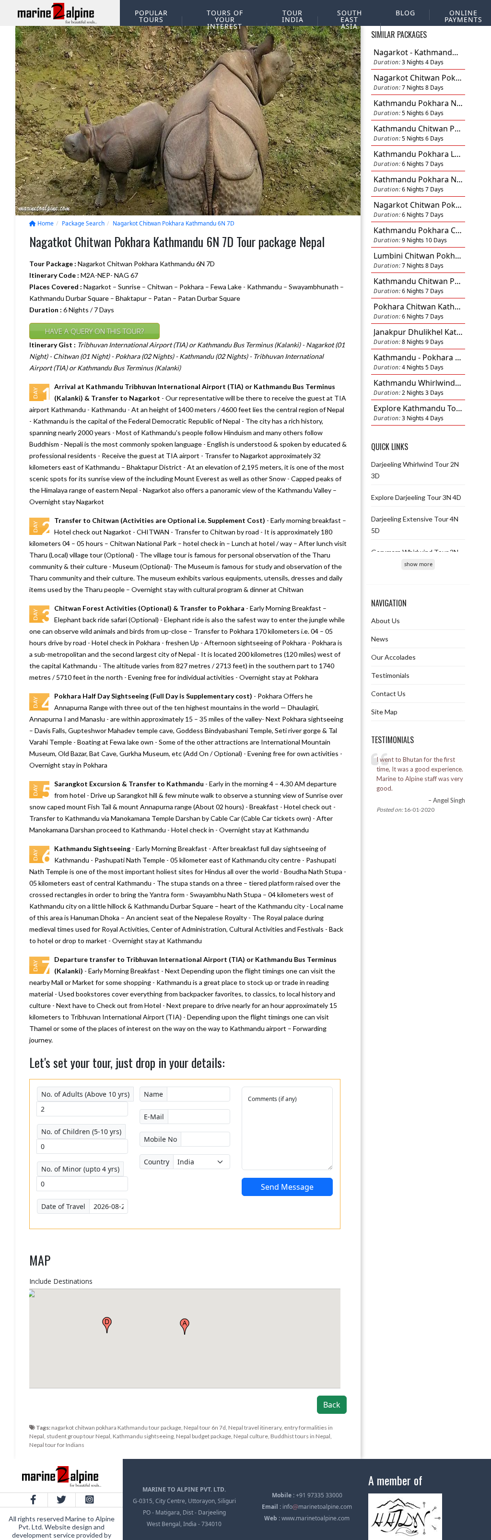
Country (156, 1161)
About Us (385, 620)
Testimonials (390, 675)
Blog (405, 12)
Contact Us (388, 693)
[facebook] (33, 1500)
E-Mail (154, 1116)
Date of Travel (63, 1206)
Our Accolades (393, 657)
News (379, 639)
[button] (184, 1327)
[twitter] (61, 1500)
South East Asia (349, 19)
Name (153, 1094)
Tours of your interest (225, 19)
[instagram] (89, 1500)
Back (331, 1404)
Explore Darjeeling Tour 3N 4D (416, 497)
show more (418, 564)
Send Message (287, 1187)
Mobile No (160, 1139)
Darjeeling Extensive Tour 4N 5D (414, 524)
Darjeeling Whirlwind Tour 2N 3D (415, 470)
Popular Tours (151, 16)
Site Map (384, 712)
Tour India (293, 16)
